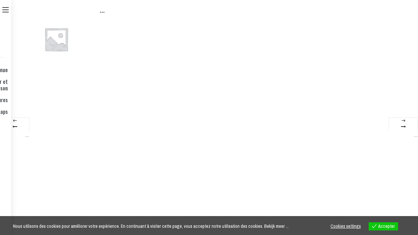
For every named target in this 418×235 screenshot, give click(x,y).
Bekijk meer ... (276, 226)
